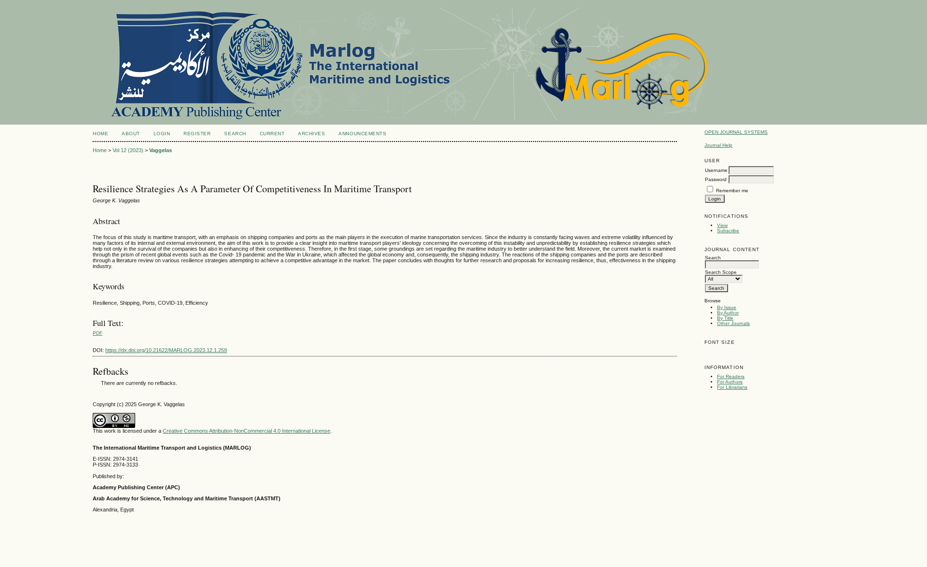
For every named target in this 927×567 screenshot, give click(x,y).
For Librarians (732, 387)
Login (162, 133)
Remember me (732, 190)
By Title (725, 318)
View (722, 225)
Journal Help (718, 145)
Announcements (362, 133)
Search (235, 133)
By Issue (726, 307)
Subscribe (728, 230)
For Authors (730, 381)
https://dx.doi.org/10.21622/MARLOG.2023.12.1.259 (166, 350)
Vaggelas (160, 150)
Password (716, 179)
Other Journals (733, 323)
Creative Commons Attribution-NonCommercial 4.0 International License (246, 431)
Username (716, 170)
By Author (728, 312)
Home (100, 133)
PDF (97, 333)
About (131, 133)
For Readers (730, 376)
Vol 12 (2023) (127, 150)
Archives (311, 133)
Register (197, 133)
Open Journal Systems (736, 132)
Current (272, 133)
